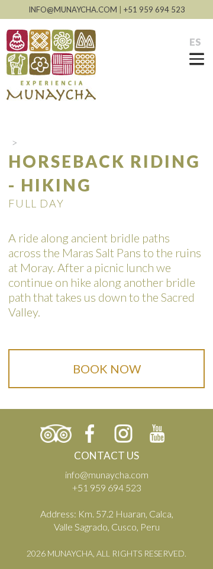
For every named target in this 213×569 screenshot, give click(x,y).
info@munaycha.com (107, 474)
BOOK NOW (107, 369)
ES (195, 42)
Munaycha (51, 65)
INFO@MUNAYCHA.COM (72, 9)
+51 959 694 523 (154, 9)
